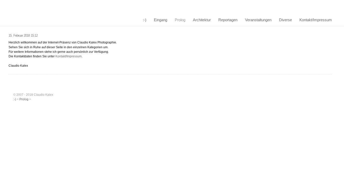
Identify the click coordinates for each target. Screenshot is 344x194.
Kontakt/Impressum (315, 20)
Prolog (180, 20)
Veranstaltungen (258, 20)
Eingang (160, 20)
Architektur (202, 20)
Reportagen (227, 20)
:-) (144, 20)
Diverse (285, 20)
